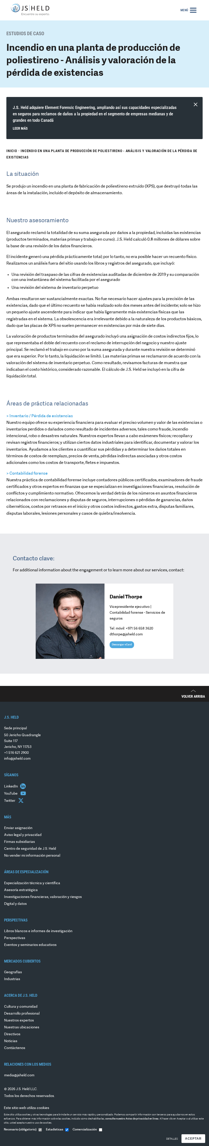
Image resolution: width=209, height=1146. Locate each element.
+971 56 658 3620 (139, 629)
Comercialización (85, 1129)
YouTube (11, 794)
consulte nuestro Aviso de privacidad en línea (132, 1118)
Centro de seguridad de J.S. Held (30, 849)
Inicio (11, 151)
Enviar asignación (18, 828)
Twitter (10, 801)
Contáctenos (14, 1048)
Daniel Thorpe (126, 597)
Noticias (10, 1041)
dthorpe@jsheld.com (126, 634)
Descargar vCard (122, 644)
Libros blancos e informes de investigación (38, 931)
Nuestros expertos (19, 1020)
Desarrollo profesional (22, 1014)
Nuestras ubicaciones (21, 1027)
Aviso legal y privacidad (23, 835)
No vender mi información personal (32, 856)
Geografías (13, 972)
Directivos (12, 1034)
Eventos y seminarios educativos (30, 945)
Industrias (12, 979)
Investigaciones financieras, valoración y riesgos (43, 897)
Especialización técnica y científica (32, 883)
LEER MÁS (20, 128)
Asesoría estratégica (21, 890)
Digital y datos (15, 904)
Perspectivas (14, 938)
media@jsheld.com (19, 1075)
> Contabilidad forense (27, 474)
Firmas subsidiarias (19, 842)
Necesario (20, 1129)
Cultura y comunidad (20, 1007)
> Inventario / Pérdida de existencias (39, 416)
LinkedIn (11, 786)
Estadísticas (54, 1129)
